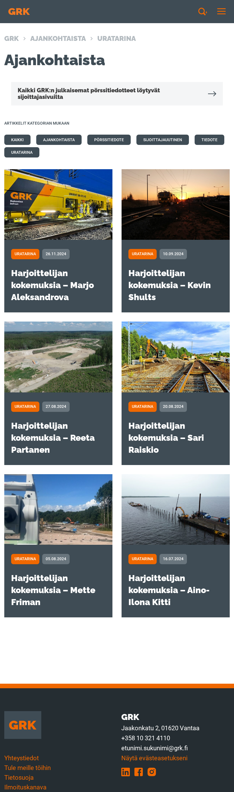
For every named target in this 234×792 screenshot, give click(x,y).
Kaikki (17, 139)
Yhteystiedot (21, 758)
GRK (11, 38)
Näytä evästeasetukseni (154, 758)
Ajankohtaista (58, 38)
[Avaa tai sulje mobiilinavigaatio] (221, 11)
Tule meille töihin (27, 767)
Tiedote (209, 139)
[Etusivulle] (19, 11)
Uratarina (22, 152)
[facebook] (141, 771)
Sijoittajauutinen (162, 139)
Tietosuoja (19, 777)
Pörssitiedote (109, 139)
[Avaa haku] (205, 11)
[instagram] (154, 771)
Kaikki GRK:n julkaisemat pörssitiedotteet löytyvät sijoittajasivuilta (89, 93)
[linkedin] (127, 771)
